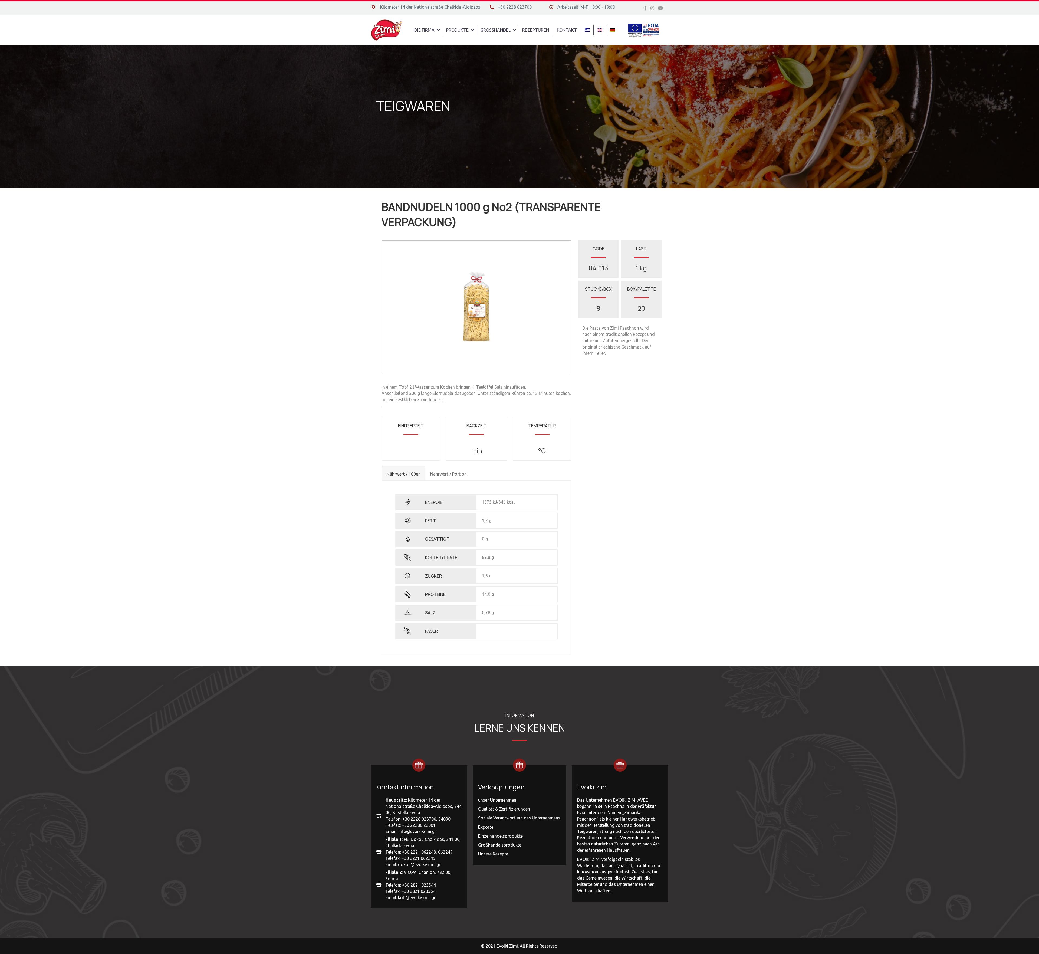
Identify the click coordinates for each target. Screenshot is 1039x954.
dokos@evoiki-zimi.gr (419, 864)
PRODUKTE (457, 30)
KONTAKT (567, 30)
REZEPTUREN (535, 30)
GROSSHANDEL (495, 30)
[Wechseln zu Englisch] (600, 30)
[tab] (403, 473)
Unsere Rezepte (493, 853)
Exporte (485, 827)
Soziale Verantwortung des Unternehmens (519, 817)
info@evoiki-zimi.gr (417, 831)
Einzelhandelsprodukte (500, 836)
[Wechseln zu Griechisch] (587, 30)
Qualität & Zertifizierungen (504, 809)
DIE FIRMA (424, 30)
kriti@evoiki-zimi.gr (417, 897)
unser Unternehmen (497, 800)
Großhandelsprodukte (499, 844)
